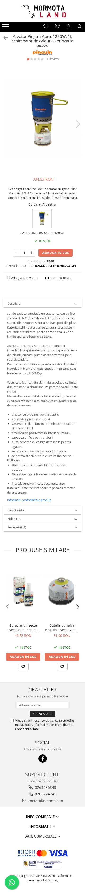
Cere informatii (60, 278)
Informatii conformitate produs (29, 500)
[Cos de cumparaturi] (69, 26)
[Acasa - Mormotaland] (42, 11)
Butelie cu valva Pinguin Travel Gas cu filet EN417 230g (62, 627)
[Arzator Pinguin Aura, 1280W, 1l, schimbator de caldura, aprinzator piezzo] (42, 119)
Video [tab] (13, 519)
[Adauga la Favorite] (23, 666)
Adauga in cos (55, 252)
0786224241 (45, 794)
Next (77, 124)
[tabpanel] (42, 119)
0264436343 (45, 787)
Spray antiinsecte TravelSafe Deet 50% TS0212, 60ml (23, 627)
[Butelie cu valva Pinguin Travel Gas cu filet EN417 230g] (62, 591)
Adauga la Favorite (24, 278)
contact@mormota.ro (45, 800)
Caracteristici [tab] (16, 510)
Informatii (41, 826)
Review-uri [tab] (16, 527)
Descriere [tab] (13, 303)
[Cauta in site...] (79, 26)
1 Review (53, 59)
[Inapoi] (3, 38)
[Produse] (6, 27)
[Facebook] (42, 758)
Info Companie (40, 816)
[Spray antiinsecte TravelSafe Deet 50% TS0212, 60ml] (23, 591)
